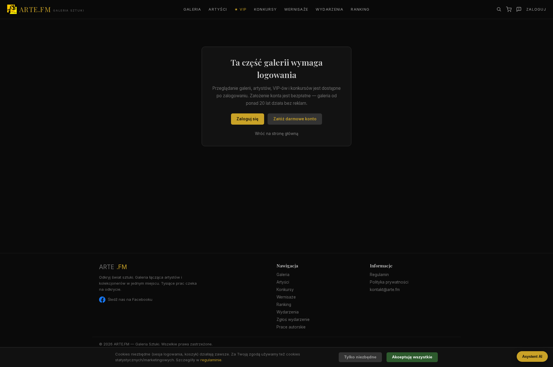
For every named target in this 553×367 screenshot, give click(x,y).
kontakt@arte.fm (385, 289)
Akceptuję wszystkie (412, 357)
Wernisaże (296, 9)
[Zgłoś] (519, 9)
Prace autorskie (291, 327)
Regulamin (379, 274)
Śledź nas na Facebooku (130, 299)
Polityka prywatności (389, 282)
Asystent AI (532, 356)
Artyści (218, 9)
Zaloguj (536, 9)
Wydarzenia (330, 9)
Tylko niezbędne (360, 357)
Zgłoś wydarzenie (293, 319)
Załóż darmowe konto (295, 119)
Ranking (360, 9)
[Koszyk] (509, 9)
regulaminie (210, 360)
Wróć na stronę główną (276, 133)
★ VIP (240, 9)
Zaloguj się (247, 119)
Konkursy (265, 9)
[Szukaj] (498, 9)
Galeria (192, 9)
